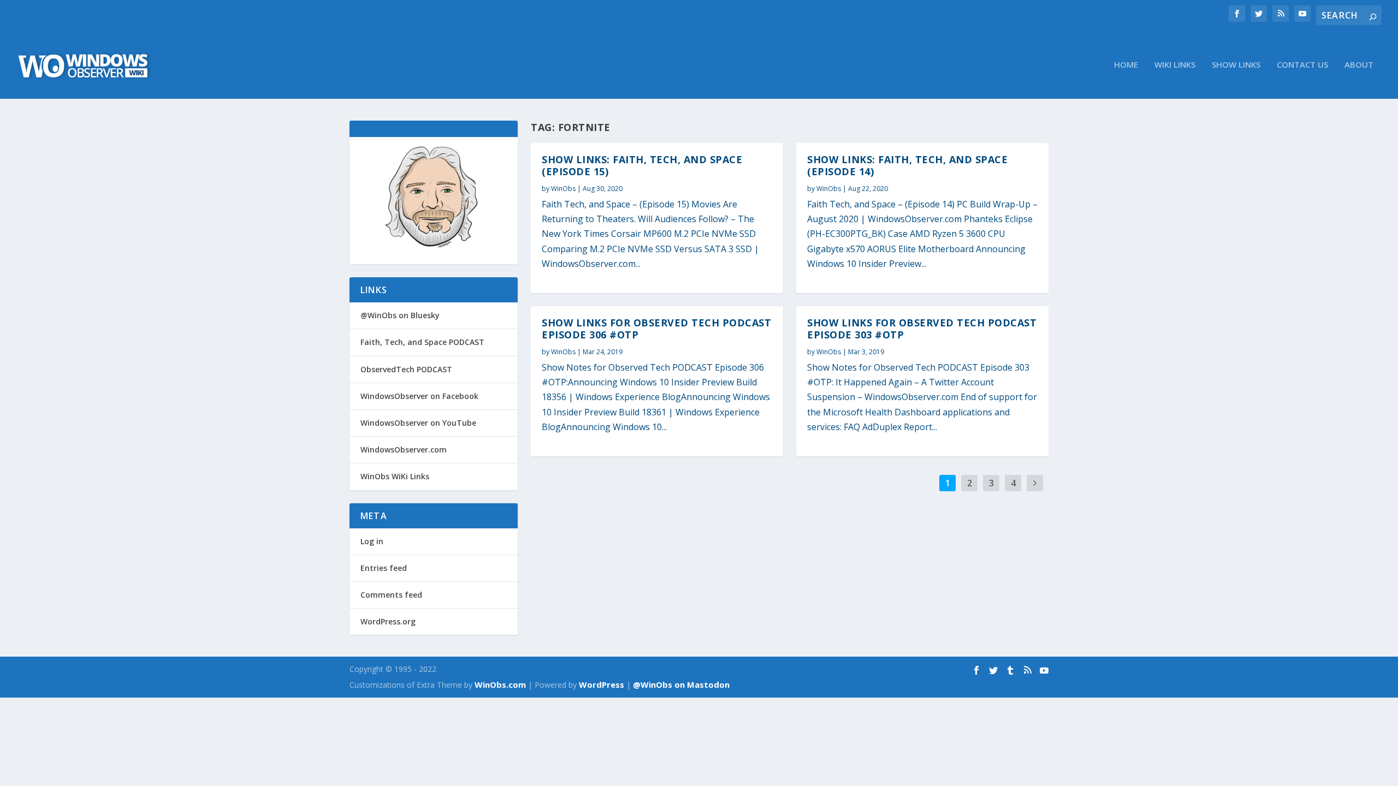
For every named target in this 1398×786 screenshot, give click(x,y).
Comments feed (391, 595)
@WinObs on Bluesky (400, 315)
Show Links (1236, 65)
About (1358, 65)
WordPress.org (388, 621)
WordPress (601, 684)
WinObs (563, 188)
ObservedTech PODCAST (406, 369)
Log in (371, 541)
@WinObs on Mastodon (681, 684)
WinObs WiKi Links (394, 476)
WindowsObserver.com (403, 449)
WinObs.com (500, 684)
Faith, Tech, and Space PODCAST (422, 342)
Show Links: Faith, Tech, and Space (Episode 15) (642, 165)
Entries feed (383, 568)
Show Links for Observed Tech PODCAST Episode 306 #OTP (656, 328)
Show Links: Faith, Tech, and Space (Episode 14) (907, 165)
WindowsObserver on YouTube (418, 423)
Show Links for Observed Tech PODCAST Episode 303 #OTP (921, 328)
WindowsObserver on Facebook (419, 396)
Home (1126, 65)
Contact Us (1302, 65)
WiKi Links (1174, 65)
